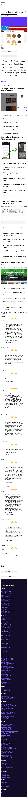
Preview (9, 55)
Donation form (4, 774)
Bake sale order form (6, 670)
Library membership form (7, 746)
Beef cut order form (6, 602)
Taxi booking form (5, 735)
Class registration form (6, 709)
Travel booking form (6, 728)
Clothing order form (5, 689)
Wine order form (5, 631)
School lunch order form (7, 624)
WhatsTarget (4, 782)
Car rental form (4, 733)
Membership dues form (6, 756)
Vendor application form (7, 767)
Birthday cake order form (7, 659)
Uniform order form (5, 690)
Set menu (3, 620)
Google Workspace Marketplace (8, 313)
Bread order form (5, 681)
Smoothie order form (6, 634)
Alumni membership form (7, 754)
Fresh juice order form (6, 632)
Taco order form (5, 642)
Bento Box (3, 623)
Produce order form (6, 596)
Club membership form (6, 750)
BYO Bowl (3, 619)
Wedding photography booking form (9, 731)
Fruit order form (5, 592)
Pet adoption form (5, 768)
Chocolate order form (6, 674)
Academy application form (7, 766)
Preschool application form (7, 763)
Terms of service (5, 786)
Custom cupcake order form (8, 667)
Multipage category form (7, 698)
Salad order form (5, 640)
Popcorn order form (6, 675)
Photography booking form (7, 732)
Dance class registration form (8, 712)
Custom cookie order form (7, 665)
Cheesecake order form (6, 678)
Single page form (5, 696)
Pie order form (4, 683)
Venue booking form (6, 729)
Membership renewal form (7, 758)
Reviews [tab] (5, 85)
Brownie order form (5, 677)
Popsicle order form (6, 636)
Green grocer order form (7, 598)
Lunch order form (5, 646)
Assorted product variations (8, 697)
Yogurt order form (5, 612)
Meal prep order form (6, 618)
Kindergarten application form (8, 764)
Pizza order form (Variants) (7, 628)
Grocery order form (5, 595)
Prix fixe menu (4, 622)
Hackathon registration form (8, 716)
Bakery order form (5, 669)
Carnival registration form (7, 714)
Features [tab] (3, 81)
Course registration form (7, 708)
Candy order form (5, 673)
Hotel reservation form (6, 724)
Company (3, 783)
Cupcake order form (6, 666)
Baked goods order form (7, 679)
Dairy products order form (7, 610)
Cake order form (5, 657)
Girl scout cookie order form (8, 663)
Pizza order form (5, 627)
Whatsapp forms (8, 569)
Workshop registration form (7, 707)
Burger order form (5, 638)
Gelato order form (5, 635)
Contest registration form (7, 718)
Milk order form (4, 608)
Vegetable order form (6, 591)
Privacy (2, 785)
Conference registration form (8, 713)
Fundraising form (5, 775)
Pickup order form (5, 650)
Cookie (2, 569)
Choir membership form (7, 751)
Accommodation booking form (8, 725)
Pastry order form (5, 682)
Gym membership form (6, 744)
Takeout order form (5, 647)
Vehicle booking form (6, 736)
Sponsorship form (5, 777)
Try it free (8, 51)
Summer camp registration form (9, 705)
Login (2, 792)
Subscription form (5, 743)
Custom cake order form (7, 658)
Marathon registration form (7, 717)
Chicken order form (5, 599)
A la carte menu (5, 651)
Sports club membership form (8, 748)
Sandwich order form (6, 639)
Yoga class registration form (8, 711)
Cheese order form (5, 611)
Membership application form (8, 742)
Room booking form (6, 727)
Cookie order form (5, 662)
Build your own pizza (6, 626)
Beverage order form (6, 630)
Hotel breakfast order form (7, 644)
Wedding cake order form (7, 661)
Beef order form (5, 603)
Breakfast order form (6, 643)
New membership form (6, 755)
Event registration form (6, 704)
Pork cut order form (6, 600)
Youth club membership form (8, 747)
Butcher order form (5, 604)
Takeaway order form (6, 648)
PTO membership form (6, 752)
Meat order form (5, 607)
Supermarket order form (7, 594)
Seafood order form (6, 606)
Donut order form (5, 671)
